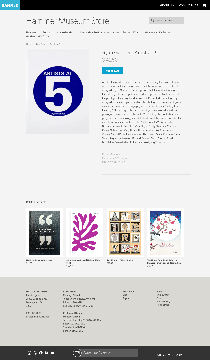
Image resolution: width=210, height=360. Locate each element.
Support (127, 298)
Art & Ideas (128, 291)
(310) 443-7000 (33, 313)
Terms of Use (162, 304)
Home (29, 44)
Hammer (31, 32)
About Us (167, 5)
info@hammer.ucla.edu (37, 316)
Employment (162, 294)
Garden (30, 36)
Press (159, 298)
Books (47, 32)
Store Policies (188, 5)
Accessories (119, 32)
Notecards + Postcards (92, 32)
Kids (136, 32)
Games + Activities (156, 32)
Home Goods (65, 32)
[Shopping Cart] (204, 5)
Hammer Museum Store (67, 21)
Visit (125, 294)
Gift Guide (44, 36)
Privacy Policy (163, 301)
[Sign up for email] (77, 353)
